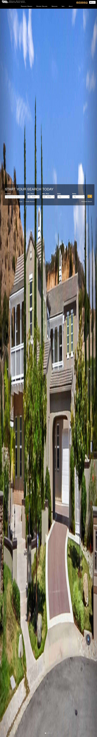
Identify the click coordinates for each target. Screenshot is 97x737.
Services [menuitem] (54, 6)
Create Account (30, 201)
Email (93, 2)
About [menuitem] (71, 6)
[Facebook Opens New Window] (77, 2)
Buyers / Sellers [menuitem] (41, 6)
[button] (89, 196)
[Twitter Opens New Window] (80, 2)
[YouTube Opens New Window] (84, 2)
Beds (59, 194)
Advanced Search (86, 201)
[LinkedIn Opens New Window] (82, 2)
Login (21, 201)
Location (8, 194)
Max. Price (45, 194)
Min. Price (30, 194)
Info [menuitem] (63, 6)
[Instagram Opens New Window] (86, 2)
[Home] (13, 1)
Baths (74, 194)
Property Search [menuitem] (26, 6)
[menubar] (47, 6)
